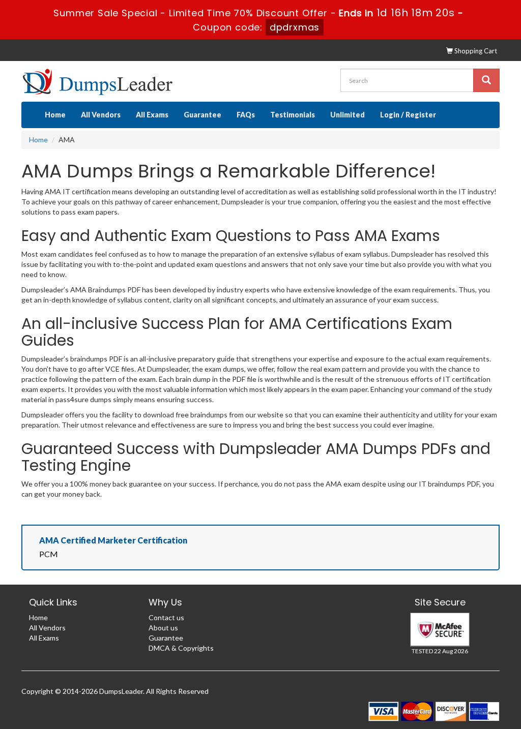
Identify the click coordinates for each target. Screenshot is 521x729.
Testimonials (292, 114)
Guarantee (202, 114)
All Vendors (101, 114)
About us (163, 627)
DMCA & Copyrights (181, 648)
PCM (48, 554)
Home (55, 114)
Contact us (166, 617)
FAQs (246, 114)
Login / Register (408, 114)
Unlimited (347, 114)
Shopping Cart (475, 51)
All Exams (152, 114)
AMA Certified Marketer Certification (113, 540)
